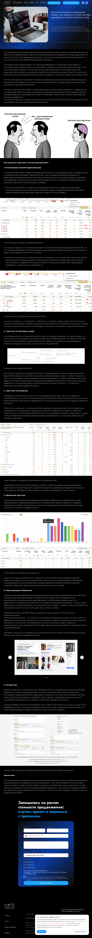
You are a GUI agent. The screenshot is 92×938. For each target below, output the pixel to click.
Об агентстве (17, 2)
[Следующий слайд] (82, 657)
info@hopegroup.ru (32, 918)
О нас (7, 921)
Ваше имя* (26, 827)
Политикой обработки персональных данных (44, 880)
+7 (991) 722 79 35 (31, 914)
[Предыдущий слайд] (10, 657)
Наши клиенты (10, 927)
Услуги (26, 2)
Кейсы (32, 2)
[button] (71, 2)
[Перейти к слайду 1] (45, 677)
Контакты (43, 2)
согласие (30, 877)
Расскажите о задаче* (29, 840)
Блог (37, 2)
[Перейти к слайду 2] (46, 677)
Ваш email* (50, 827)
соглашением (80, 921)
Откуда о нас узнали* (29, 852)
